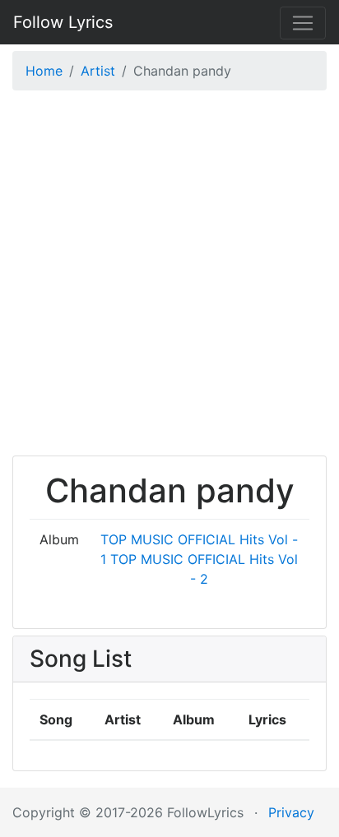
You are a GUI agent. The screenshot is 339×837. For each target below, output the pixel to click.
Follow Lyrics (63, 22)
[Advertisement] (169, 277)
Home (44, 70)
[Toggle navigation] (303, 23)
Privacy (291, 812)
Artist (98, 70)
